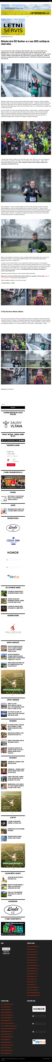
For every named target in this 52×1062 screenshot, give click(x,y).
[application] (13, 440)
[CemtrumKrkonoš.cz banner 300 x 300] (13, 801)
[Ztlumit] (19, 440)
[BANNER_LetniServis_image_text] (26, 9)
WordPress (49, 1055)
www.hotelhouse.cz (32, 972)
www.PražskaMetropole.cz (33, 989)
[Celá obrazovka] (23, 487)
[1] (13, 682)
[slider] (22, 440)
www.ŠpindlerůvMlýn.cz (33, 983)
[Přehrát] (2, 440)
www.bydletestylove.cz (7, 1027)
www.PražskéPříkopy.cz (33, 942)
